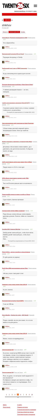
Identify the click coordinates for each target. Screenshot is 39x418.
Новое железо (28, 54)
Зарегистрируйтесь (19, 11)
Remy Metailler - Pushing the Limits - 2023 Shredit (15, 315)
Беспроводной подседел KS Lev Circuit (13, 54)
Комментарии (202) (14, 31)
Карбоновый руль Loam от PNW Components (14, 68)
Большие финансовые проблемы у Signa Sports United (17, 84)
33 (31, 229)
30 (13, 86)
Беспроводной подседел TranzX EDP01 (13, 300)
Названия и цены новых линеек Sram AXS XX (14, 284)
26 (9, 163)
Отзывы (23, 31)
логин (34, 11)
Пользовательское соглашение (26, 414)
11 (35, 54)
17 (8, 143)
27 (9, 253)
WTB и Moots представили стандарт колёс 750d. (15, 178)
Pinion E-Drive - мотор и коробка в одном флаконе (16, 252)
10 (32, 394)
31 (4, 70)
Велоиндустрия (6, 86)
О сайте (19, 405)
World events (31, 37)
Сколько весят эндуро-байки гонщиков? (13, 210)
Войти (4, 405)
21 (12, 125)
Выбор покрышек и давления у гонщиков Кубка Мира (17, 141)
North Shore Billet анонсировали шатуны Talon (15, 268)
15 (32, 210)
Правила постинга (22, 407)
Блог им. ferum (18, 349)
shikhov (7, 46)
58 (25, 349)
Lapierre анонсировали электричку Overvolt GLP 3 (16, 102)
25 (13, 180)
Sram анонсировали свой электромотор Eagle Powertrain (18, 123)
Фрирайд (31, 315)
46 (4, 286)
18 (4, 39)
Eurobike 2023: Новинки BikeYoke (11, 229)
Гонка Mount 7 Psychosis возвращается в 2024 (14, 37)
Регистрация (6, 407)
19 (35, 300)
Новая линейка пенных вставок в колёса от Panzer (16, 194)
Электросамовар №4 (8, 349)
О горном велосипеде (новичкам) (26, 409)
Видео (27, 210)
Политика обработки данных (25, 412)
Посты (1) (5, 31)
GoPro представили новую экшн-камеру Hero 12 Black (17, 162)
